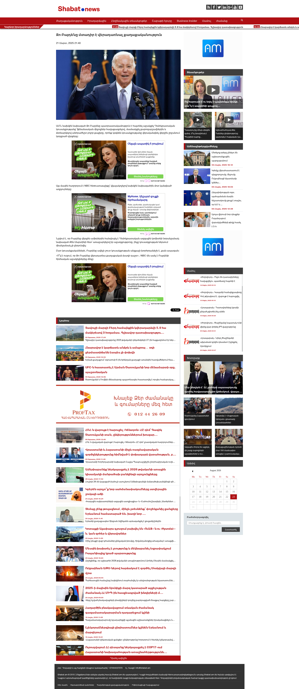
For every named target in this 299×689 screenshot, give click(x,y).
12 (207, 491)
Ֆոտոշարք (193, 358)
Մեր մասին (63, 685)
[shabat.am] (79, 12)
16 (233, 491)
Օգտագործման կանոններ (82, 685)
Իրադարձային (97, 21)
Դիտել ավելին (118, 658)
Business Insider (187, 21)
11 (200, 491)
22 (227, 496)
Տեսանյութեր (195, 72)
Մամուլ (206, 21)
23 (233, 496)
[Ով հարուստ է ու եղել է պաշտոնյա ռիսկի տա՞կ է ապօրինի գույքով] (213, 92)
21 (220, 496)
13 (213, 491)
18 (200, 496)
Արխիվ (191, 463)
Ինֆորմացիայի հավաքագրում (145, 685)
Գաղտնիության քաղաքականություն (113, 685)
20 (213, 496)
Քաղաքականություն (69, 21)
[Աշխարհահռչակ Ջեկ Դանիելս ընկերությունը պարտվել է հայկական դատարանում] (229, 120)
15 (227, 491)
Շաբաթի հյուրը (162, 21)
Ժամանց (221, 21)
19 (207, 496)
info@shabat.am (142, 668)
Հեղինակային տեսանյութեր (129, 21)
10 (193, 491)
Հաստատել (231, 529)
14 (220, 491)
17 (193, 496)
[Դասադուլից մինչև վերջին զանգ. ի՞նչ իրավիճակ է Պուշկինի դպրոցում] (198, 120)
